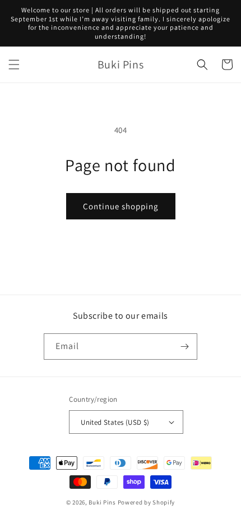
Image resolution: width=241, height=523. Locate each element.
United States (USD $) (115, 422)
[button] (14, 64)
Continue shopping (121, 206)
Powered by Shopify (146, 502)
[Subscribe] (184, 346)
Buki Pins (102, 502)
